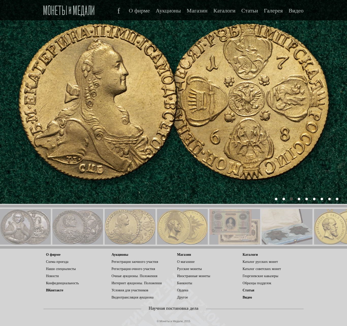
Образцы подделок (257, 283)
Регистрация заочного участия (135, 262)
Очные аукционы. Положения (134, 276)
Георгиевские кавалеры (260, 276)
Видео (296, 10)
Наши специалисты (61, 269)
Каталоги (224, 10)
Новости (52, 276)
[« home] (68, 9)
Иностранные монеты (193, 276)
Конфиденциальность (62, 283)
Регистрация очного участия (133, 269)
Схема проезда (57, 262)
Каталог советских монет (262, 269)
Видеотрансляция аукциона (132, 297)
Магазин (197, 10)
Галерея (273, 10)
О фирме (139, 10)
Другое (182, 297)
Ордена (182, 290)
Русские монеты (189, 269)
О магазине (186, 262)
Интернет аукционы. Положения (137, 283)
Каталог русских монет (260, 262)
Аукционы (168, 10)
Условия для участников (130, 290)
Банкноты (184, 283)
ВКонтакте (54, 290)
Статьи (249, 10)
